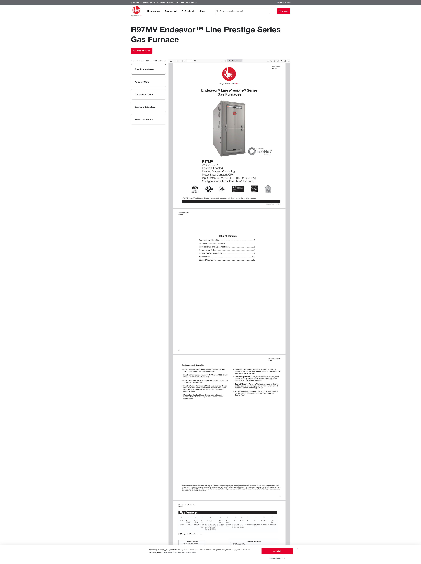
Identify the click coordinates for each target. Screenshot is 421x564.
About (202, 11)
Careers (186, 2)
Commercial (171, 11)
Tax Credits (160, 2)
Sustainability (173, 2)
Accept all (277, 551)
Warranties (137, 2)
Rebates (148, 2)
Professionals (188, 11)
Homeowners (153, 11)
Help (195, 2)
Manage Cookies (276, 558)
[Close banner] (298, 548)
